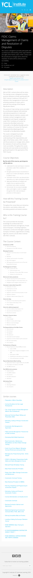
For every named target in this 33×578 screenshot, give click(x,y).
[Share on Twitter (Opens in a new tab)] (16, 556)
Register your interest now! (16, 78)
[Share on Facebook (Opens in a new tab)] (13, 556)
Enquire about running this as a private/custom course (16, 80)
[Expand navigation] (30, 10)
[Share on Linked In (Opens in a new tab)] (19, 556)
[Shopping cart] (25, 10)
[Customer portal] (28, 9)
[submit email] (29, 565)
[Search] (23, 10)
